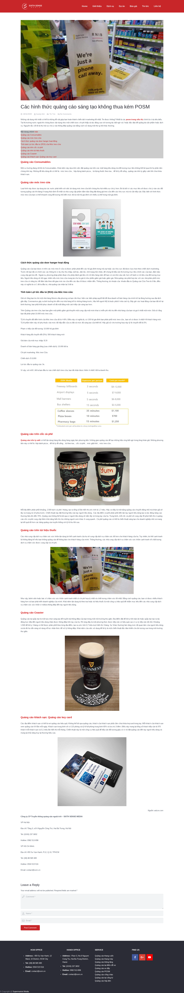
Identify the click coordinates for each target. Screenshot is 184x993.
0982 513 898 (75, 970)
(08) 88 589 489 (35, 963)
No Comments (65, 114)
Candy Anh (40, 114)
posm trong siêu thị (134, 119)
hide (36, 132)
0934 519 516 (38, 967)
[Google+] (142, 957)
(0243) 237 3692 (72, 966)
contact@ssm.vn (38, 971)
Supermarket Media (21, 991)
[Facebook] (135, 957)
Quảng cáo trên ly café (30, 440)
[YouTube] (149, 957)
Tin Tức (52, 114)
